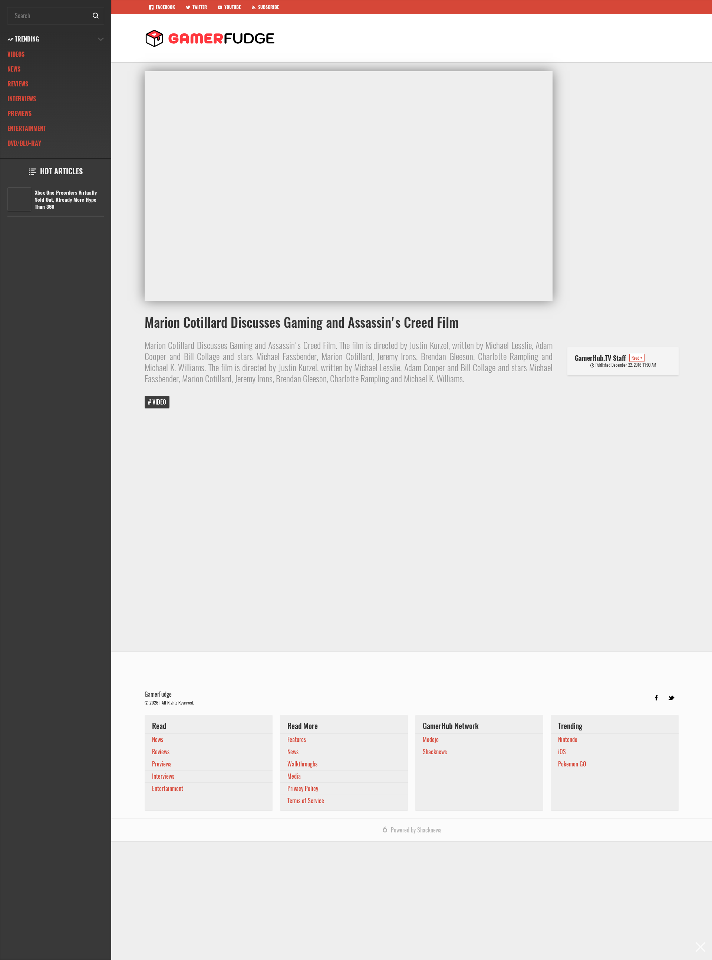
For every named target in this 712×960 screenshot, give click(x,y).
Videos (15, 54)
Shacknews (435, 752)
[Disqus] (412, 535)
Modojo (431, 739)
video (159, 402)
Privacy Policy (302, 788)
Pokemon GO (572, 764)
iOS (562, 752)
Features (296, 739)
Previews (19, 114)
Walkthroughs (302, 764)
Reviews (17, 84)
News (13, 69)
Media (294, 776)
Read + (637, 358)
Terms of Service (305, 801)
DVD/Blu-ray (24, 143)
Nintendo (567, 739)
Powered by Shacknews (416, 830)
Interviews (21, 99)
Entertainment (26, 128)
